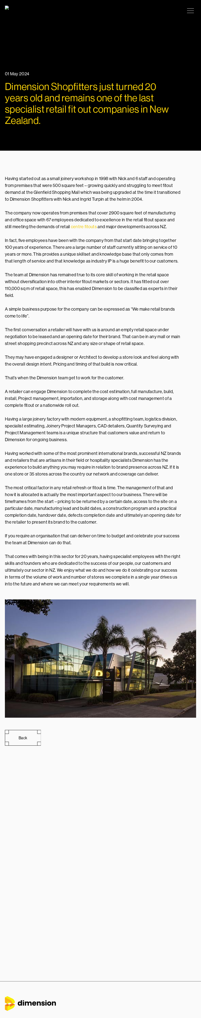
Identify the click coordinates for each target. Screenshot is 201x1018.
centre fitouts (84, 226)
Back (23, 737)
